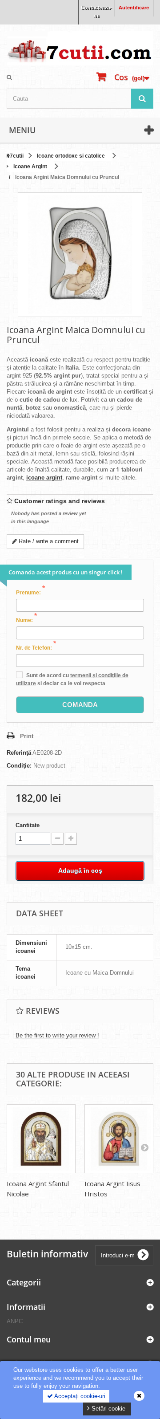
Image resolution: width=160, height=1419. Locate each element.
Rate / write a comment (48, 541)
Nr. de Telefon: (36, 647)
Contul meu (29, 1339)
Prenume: (30, 592)
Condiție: (19, 765)
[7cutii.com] (80, 48)
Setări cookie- (108, 1408)
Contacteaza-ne (96, 11)
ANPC (15, 1321)
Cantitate (28, 825)
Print (26, 736)
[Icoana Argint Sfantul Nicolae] (41, 1138)
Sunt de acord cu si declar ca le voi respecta (72, 679)
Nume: (26, 619)
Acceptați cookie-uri (79, 1396)
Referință (19, 752)
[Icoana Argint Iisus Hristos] (118, 1138)
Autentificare (134, 7)
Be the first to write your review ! (57, 1035)
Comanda (80, 704)
